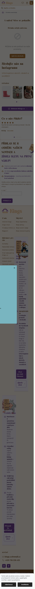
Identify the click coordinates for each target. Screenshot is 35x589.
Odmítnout (9, 584)
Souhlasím (25, 584)
